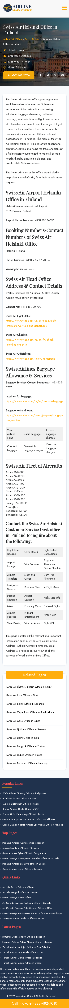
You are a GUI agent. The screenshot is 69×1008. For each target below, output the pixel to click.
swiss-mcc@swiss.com (19, 56)
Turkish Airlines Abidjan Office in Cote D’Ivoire (26, 947)
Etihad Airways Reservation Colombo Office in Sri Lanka (31, 858)
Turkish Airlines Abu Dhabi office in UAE (22, 952)
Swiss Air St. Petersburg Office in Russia (23, 814)
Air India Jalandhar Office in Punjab (20, 804)
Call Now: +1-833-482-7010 (34, 1003)
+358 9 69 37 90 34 (19, 62)
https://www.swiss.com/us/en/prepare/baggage (34, 401)
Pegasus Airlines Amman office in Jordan (23, 843)
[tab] (64, 7)
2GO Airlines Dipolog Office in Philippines (24, 793)
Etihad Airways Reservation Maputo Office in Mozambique (32, 913)
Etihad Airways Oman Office (16, 897)
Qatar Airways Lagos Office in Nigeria (22, 869)
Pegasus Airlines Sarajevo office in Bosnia (24, 864)
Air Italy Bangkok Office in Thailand (20, 892)
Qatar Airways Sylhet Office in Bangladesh (24, 853)
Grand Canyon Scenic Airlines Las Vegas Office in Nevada (32, 825)
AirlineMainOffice (12, 39)
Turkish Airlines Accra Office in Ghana (22, 963)
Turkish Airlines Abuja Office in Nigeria (22, 957)
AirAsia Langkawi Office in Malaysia (20, 848)
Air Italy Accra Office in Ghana (18, 887)
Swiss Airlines (32, 39)
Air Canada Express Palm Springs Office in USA (27, 908)
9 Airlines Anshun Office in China (19, 798)
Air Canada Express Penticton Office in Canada (26, 903)
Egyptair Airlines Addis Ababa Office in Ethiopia (27, 942)
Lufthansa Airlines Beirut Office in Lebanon (23, 937)
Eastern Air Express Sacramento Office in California (28, 819)
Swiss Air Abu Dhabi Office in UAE (20, 809)
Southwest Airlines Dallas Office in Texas (23, 918)
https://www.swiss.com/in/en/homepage (30, 359)
